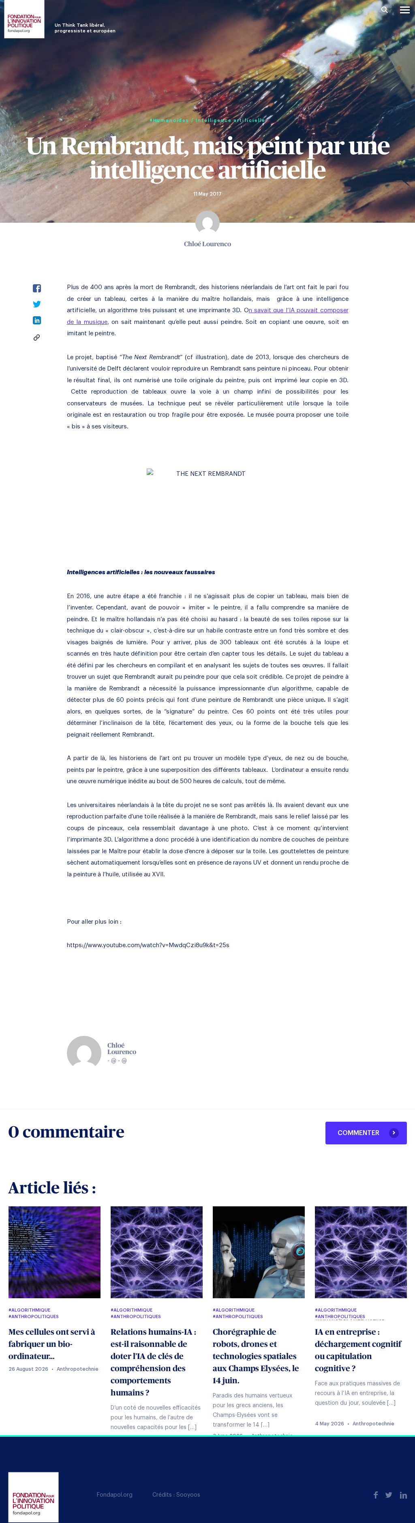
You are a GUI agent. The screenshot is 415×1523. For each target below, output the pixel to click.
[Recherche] (384, 10)
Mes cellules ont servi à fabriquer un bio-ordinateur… (52, 1344)
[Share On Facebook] (37, 290)
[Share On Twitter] (37, 306)
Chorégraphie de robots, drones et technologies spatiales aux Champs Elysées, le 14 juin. (256, 1356)
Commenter (359, 1133)
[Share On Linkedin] (37, 322)
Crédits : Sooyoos (176, 1495)
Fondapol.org (115, 1495)
